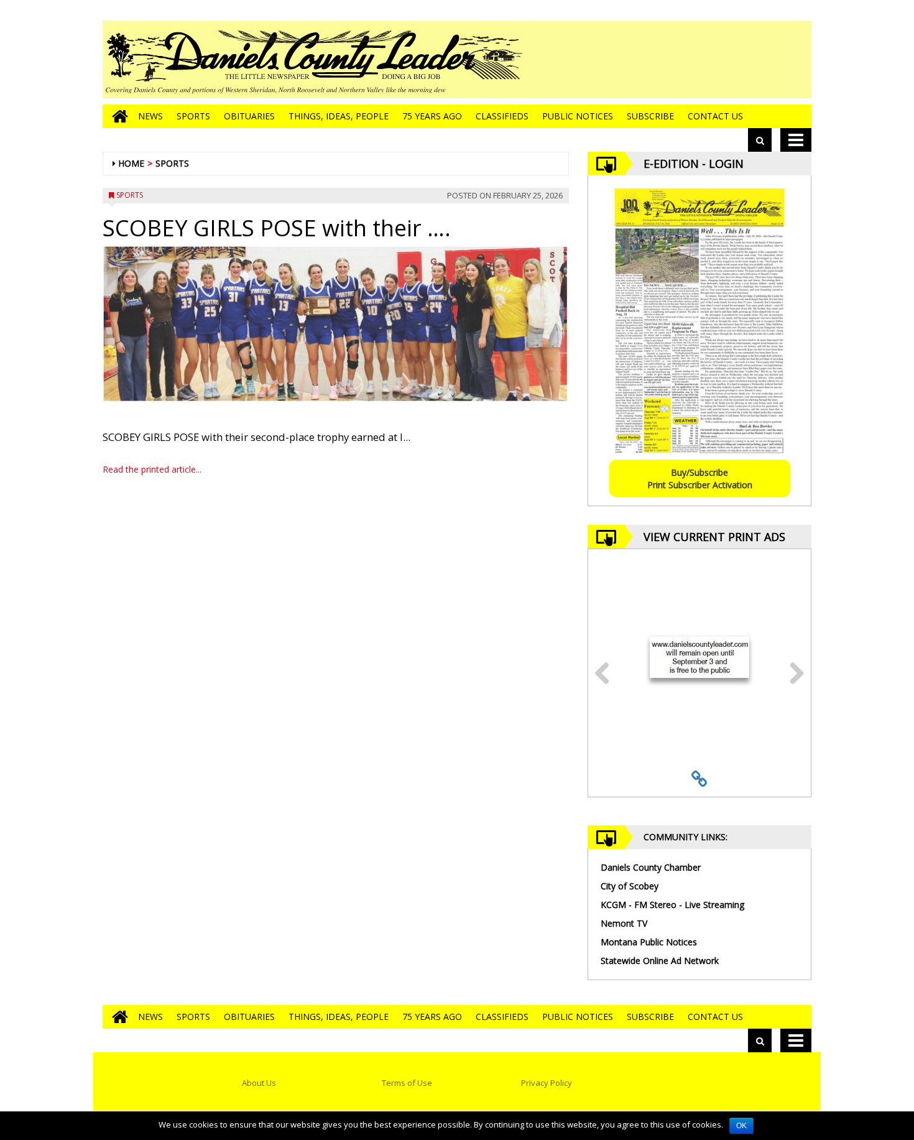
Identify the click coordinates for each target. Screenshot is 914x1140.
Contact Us (715, 116)
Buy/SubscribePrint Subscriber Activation (699, 478)
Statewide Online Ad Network (660, 960)
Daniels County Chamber (651, 867)
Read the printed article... (152, 469)
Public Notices (577, 116)
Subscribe (650, 116)
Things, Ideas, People (339, 116)
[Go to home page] (117, 116)
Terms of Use (407, 1082)
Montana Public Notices (649, 942)
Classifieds (502, 116)
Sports (193, 116)
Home (131, 163)
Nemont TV (624, 923)
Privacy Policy (546, 1082)
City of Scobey (629, 886)
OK (741, 1125)
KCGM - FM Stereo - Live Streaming (672, 905)
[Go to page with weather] (718, 59)
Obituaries (249, 116)
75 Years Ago (432, 116)
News (150, 116)
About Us (259, 1082)
